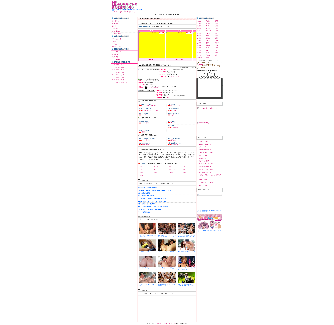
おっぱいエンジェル (174, 76)
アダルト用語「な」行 (118, 75)
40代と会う (115, 44)
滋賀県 (199, 40)
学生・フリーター (117, 52)
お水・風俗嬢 (116, 59)
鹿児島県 (199, 57)
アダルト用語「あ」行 (118, 64)
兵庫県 (199, 43)
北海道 (199, 21)
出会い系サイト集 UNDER (206, 169)
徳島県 (216, 48)
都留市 (170, 167)
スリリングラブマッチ (205, 185)
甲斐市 (141, 172)
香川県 (199, 50)
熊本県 (199, 55)
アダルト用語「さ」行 (118, 69)
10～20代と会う (116, 39)
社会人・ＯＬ (116, 54)
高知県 (216, 50)
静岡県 (199, 38)
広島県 (199, 48)
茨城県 (208, 26)
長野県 (208, 35)
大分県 (208, 55)
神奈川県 (208, 30)
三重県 (216, 38)
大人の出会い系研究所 (205, 166)
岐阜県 (216, 35)
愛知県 (208, 38)
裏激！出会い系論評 (204, 161)
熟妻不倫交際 (146, 144)
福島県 (199, 26)
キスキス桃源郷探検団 (205, 149)
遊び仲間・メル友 (117, 21)
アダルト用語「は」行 (118, 77)
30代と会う (115, 41)
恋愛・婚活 (115, 23)
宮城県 (199, 23)
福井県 (216, 33)
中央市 (141, 175)
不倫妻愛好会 (174, 127)
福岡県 (199, 52)
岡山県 (216, 45)
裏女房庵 (173, 110)
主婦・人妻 (115, 57)
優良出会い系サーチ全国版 (206, 164)
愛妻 (143, 132)
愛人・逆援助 (116, 31)
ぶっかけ (201, 64)
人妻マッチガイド (203, 141)
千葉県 (216, 28)
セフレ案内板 (146, 123)
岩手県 (216, 21)
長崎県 (216, 52)
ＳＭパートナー (116, 33)
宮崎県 (216, 55)
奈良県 (208, 43)
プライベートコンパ (176, 105)
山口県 (208, 48)
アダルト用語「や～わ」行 (119, 82)
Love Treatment (146, 115)
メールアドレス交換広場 (149, 105)
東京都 (199, 30)
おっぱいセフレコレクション (150, 110)
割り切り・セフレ (117, 26)
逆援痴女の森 (174, 144)
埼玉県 (208, 28)
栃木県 (216, 26)
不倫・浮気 (115, 28)
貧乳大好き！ (174, 140)
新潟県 (216, 30)
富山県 (199, 33)
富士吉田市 (156, 167)
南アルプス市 (172, 170)
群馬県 (199, 28)
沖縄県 (208, 57)
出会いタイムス (203, 155)
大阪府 (216, 40)
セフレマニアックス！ (205, 147)
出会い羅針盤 (202, 158)
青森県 (208, 21)
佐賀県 (208, 52)
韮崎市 (155, 170)
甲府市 (141, 167)
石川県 (208, 33)
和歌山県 (217, 43)
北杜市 (184, 170)
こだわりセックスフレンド (206, 182)
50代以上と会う (116, 46)
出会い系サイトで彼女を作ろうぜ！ (166, 323)
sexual (167, 97)
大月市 (141, 170)
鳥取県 (199, 45)
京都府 (208, 40)
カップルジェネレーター (205, 144)
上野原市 (171, 172)
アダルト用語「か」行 (118, 67)
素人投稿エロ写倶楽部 (152, 87)
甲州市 (184, 172)
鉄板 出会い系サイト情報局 (206, 152)
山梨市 (184, 167)
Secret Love (174, 123)
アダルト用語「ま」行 (118, 80)
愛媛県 (208, 50)
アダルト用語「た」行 (118, 72)
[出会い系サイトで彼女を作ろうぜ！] (124, 8)
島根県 (208, 45)
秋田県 (208, 23)
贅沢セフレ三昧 (203, 179)
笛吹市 (155, 172)
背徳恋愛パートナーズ (205, 172)
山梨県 (199, 35)
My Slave (173, 115)
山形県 (216, 23)
